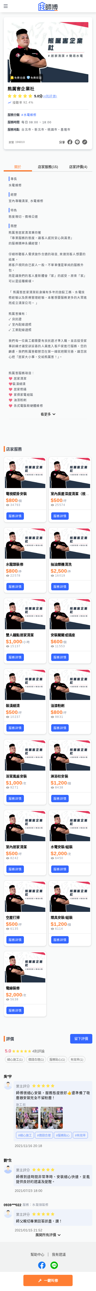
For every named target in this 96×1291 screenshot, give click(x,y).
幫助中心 (37, 1254)
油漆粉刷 (58, 706)
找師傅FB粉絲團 (42, 1265)
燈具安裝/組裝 (62, 917)
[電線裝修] (25, 967)
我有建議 (59, 1254)
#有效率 (80, 1135)
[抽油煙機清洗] (70, 544)
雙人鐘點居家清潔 (20, 635)
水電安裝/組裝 (62, 847)
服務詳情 (15, 516)
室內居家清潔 (16, 847)
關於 (17, 167)
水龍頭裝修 (14, 564)
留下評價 (81, 1039)
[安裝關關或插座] (70, 614)
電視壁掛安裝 (16, 494)
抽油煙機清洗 (61, 564)
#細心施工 (25, 1135)
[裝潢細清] (25, 685)
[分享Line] (77, 142)
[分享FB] (69, 142)
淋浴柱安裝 (59, 776)
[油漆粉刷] (70, 685)
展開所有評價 (45, 1235)
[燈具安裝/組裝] (70, 897)
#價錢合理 (44, 1135)
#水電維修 (28, 115)
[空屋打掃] (25, 897)
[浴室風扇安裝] (25, 755)
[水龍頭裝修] (25, 544)
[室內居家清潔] (25, 826)
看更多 (46, 414)
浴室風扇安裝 (16, 776)
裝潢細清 (13, 706)
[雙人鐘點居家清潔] (25, 614)
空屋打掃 (13, 917)
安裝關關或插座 (63, 635)
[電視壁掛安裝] (25, 473)
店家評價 (78, 167)
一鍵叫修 (51, 1280)
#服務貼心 (63, 1135)
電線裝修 (13, 988)
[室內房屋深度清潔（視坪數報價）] (70, 473)
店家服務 (48, 167)
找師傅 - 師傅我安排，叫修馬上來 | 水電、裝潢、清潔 (48, 6)
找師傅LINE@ (54, 1265)
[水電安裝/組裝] (70, 826)
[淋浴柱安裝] (70, 755)
